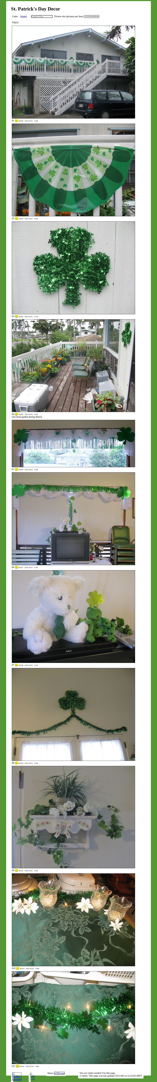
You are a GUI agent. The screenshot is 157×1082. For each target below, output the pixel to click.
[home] (23, 16)
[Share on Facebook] (59, 1073)
